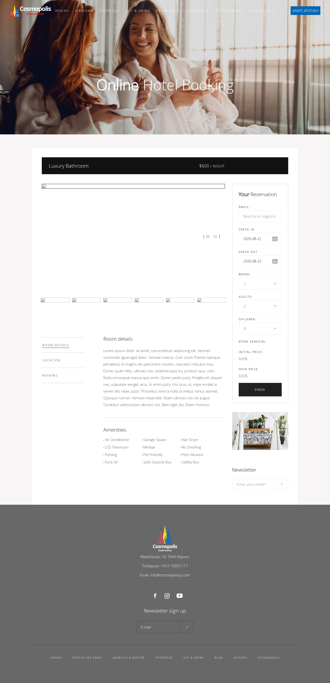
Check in (247, 229)
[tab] (63, 345)
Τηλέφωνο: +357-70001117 (165, 565)
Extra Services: (252, 341)
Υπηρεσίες (164, 657)
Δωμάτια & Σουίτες (129, 657)
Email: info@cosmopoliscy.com (165, 575)
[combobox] (260, 284)
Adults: (246, 296)
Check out (248, 252)
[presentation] (63, 345)
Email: (245, 207)
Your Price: (249, 369)
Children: (248, 319)
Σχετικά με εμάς (87, 657)
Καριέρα (240, 657)
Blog (219, 657)
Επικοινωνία (269, 657)
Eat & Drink (194, 657)
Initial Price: (251, 352)
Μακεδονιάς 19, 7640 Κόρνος (165, 556)
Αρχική (56, 657)
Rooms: (245, 274)
